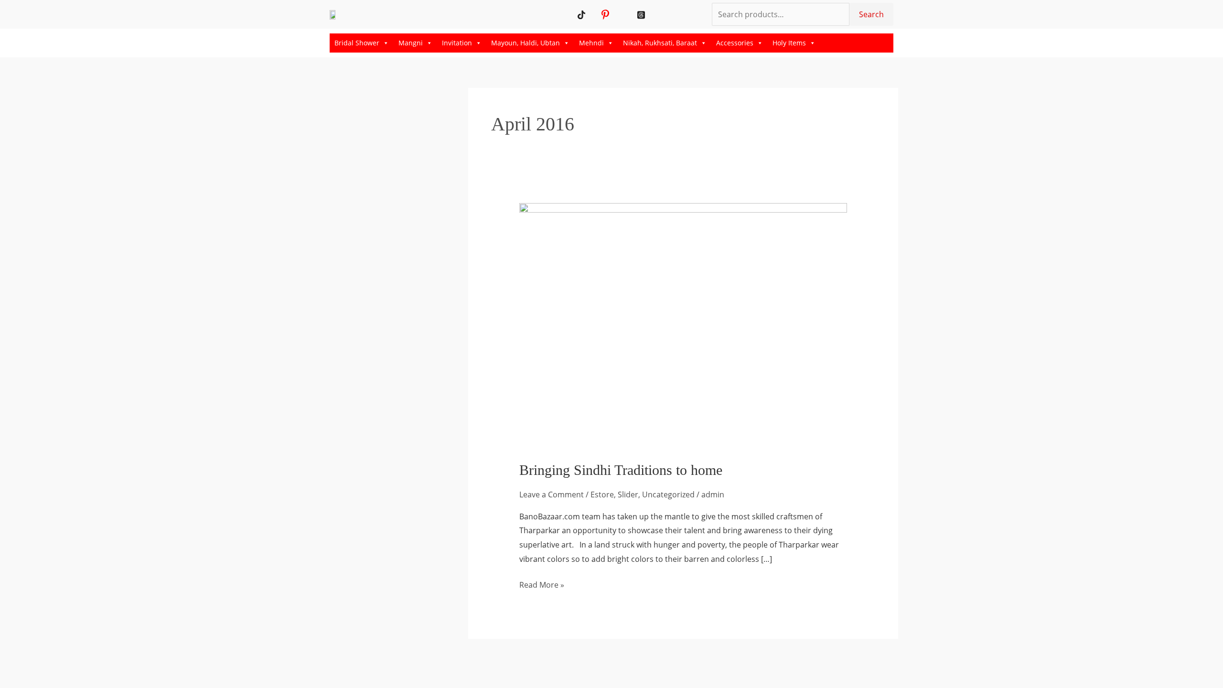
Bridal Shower (356, 42)
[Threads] (641, 14)
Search (871, 14)
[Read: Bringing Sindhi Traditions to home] (683, 325)
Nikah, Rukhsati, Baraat (660, 42)
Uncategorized (668, 494)
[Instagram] (617, 14)
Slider (628, 494)
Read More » (541, 584)
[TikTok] (582, 14)
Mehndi (591, 42)
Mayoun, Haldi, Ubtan (525, 42)
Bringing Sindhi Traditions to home (620, 470)
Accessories (734, 42)
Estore (602, 494)
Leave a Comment (551, 494)
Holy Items (789, 42)
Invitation (457, 42)
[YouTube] (594, 14)
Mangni (410, 42)
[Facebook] (629, 14)
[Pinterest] (605, 14)
